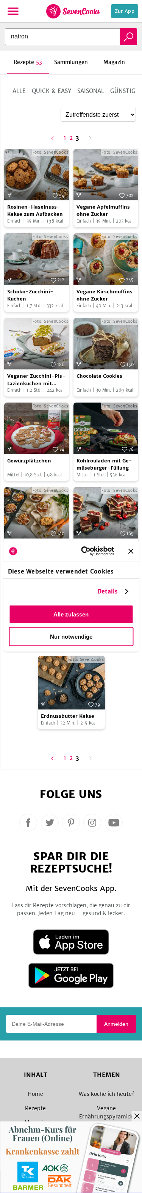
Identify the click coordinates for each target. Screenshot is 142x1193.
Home (35, 1094)
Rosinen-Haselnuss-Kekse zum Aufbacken (35, 211)
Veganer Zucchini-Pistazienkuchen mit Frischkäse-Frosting (36, 380)
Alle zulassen (71, 614)
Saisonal (90, 91)
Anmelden (116, 1024)
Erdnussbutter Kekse (67, 716)
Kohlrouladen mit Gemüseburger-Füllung (104, 464)
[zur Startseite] (73, 11)
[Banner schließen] (130, 551)
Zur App (124, 11)
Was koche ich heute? (106, 1094)
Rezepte (35, 1108)
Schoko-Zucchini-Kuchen (30, 295)
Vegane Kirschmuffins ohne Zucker (104, 295)
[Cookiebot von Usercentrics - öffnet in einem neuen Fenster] (84, 551)
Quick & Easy (51, 91)
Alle (19, 91)
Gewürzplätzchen (29, 461)
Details (107, 591)
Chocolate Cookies (99, 376)
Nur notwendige (71, 636)
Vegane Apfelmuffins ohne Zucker (103, 211)
